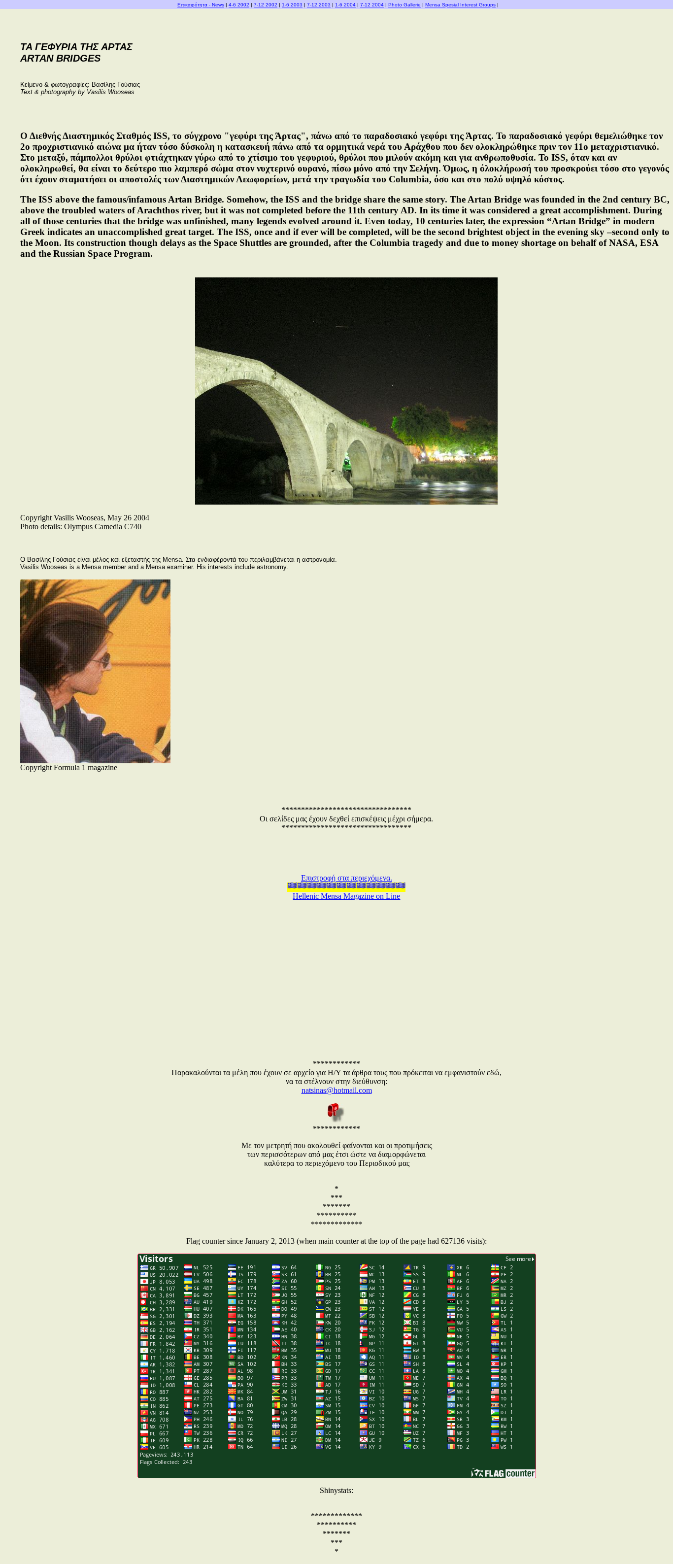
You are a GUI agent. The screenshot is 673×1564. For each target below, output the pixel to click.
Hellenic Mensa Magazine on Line (346, 896)
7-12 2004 (372, 4)
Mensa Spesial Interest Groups (460, 4)
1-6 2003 (292, 4)
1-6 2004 (345, 4)
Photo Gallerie (404, 4)
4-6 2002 (239, 4)
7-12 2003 (319, 4)
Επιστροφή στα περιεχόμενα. (346, 878)
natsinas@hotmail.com (337, 1090)
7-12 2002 (265, 4)
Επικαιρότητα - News (200, 4)
